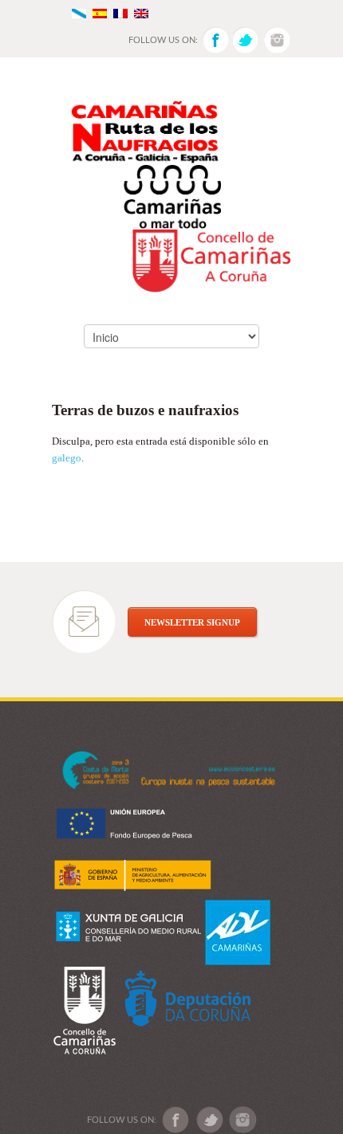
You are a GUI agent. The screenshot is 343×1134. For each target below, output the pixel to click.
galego (66, 458)
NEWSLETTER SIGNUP (192, 622)
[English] (141, 12)
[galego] (79, 12)
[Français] (120, 12)
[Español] (100, 12)
